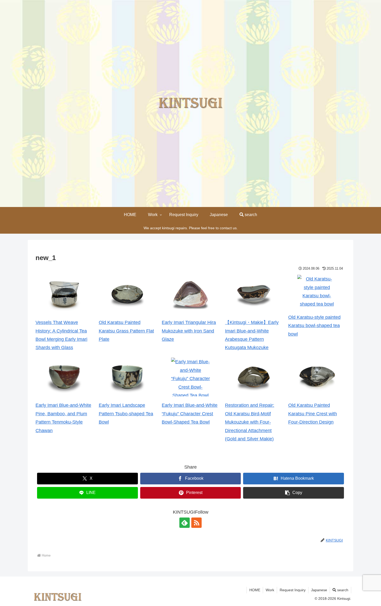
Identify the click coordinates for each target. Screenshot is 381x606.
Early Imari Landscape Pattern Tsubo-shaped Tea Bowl (126, 414)
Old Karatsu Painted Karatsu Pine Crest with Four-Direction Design (312, 414)
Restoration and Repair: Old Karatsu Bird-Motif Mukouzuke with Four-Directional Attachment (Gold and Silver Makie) (249, 422)
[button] (293, 493)
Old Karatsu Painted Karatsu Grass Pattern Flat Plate (126, 331)
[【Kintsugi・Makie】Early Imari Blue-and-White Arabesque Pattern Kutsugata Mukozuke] (253, 294)
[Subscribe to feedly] (184, 523)
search (342, 590)
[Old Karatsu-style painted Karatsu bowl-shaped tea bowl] (316, 291)
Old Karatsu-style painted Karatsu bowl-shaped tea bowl (314, 326)
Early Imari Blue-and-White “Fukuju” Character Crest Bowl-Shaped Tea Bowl (189, 414)
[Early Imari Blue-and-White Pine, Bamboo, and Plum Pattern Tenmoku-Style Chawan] (64, 377)
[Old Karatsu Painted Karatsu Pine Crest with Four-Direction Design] (316, 377)
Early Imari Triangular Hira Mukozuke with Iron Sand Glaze (189, 331)
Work (270, 590)
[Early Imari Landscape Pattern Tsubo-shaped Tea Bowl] (127, 377)
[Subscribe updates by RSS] (196, 523)
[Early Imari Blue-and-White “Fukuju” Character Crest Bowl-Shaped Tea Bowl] (190, 377)
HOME (254, 590)
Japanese (319, 590)
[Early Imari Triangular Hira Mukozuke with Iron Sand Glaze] (190, 294)
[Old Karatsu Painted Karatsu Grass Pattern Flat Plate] (127, 294)
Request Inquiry (293, 590)
